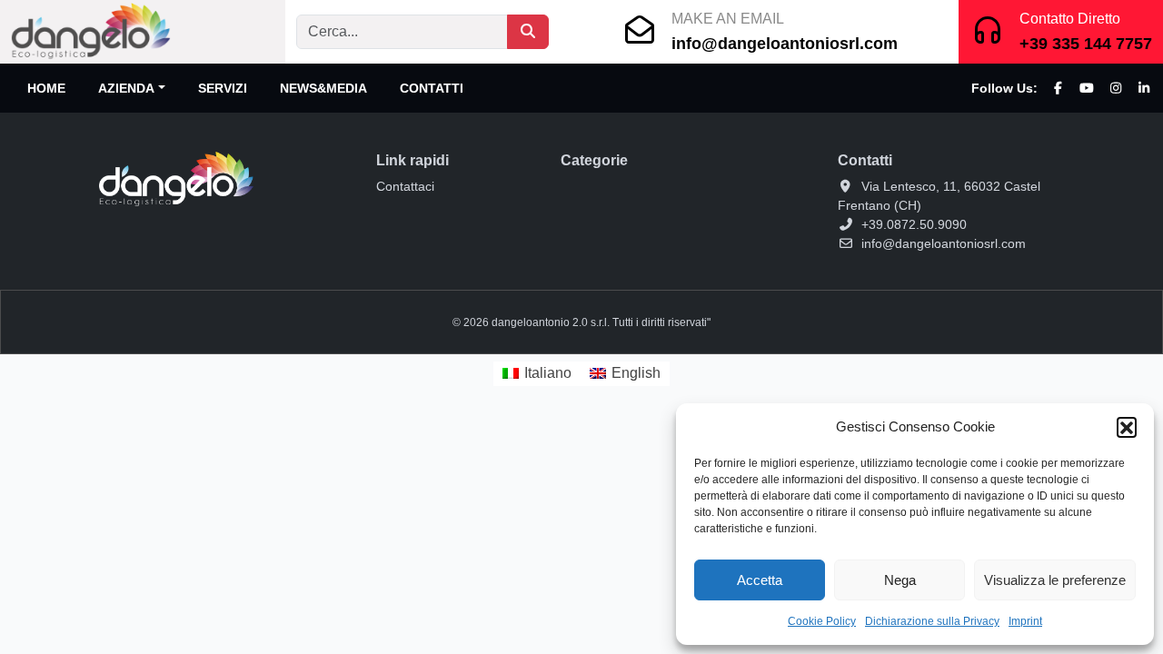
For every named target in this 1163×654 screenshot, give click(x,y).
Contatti (431, 88)
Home (46, 88)
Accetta (759, 580)
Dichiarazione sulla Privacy (932, 621)
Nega (900, 580)
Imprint (1025, 621)
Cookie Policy (822, 621)
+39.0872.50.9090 (914, 224)
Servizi (222, 88)
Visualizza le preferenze (1055, 580)
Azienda (126, 88)
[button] (1127, 427)
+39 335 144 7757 (1085, 44)
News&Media (323, 88)
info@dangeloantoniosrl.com (784, 44)
